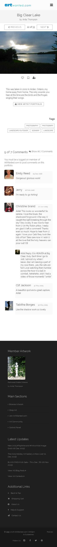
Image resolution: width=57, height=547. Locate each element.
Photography (32, 126)
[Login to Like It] (23, 77)
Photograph (47, 126)
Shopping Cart (17, 499)
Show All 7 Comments (42, 151)
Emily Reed (23, 173)
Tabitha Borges (25, 304)
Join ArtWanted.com (18, 416)
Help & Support (17, 510)
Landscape (48, 131)
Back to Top (15, 493)
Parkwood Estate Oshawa (18, 382)
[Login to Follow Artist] (34, 77)
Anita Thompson (30, 19)
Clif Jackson (23, 285)
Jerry (19, 189)
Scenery (35, 131)
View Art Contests (15, 476)
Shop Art (13, 410)
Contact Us (16, 515)
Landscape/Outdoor (18, 131)
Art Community (16, 422)
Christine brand (25, 206)
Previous (15, 27)
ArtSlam (31, 532)
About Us (15, 504)
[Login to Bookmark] (28, 77)
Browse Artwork (16, 404)
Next (44, 27)
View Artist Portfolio (29, 104)
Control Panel (15, 427)
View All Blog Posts (16, 470)
